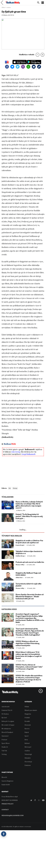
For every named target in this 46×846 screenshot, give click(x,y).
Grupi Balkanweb (28, 454)
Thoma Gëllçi (21, 564)
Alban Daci (20, 577)
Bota (26, 740)
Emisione (28, 765)
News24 (4, 777)
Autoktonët (6, 707)
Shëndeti (27, 758)
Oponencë (5, 736)
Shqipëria (28, 714)
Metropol (28, 747)
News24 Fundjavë (7, 732)
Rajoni (27, 732)
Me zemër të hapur (8, 725)
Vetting (4, 754)
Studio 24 (5, 747)
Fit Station (5, 714)
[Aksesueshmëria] (3, 834)
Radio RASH (6, 785)
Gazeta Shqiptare (7, 781)
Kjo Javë (4, 718)
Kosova (27, 729)
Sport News (6, 743)
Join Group (15, 452)
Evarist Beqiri (21, 545)
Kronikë (27, 721)
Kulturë (27, 743)
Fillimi (3, 7)
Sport (27, 736)
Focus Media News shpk (10, 796)
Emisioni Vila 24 (7, 710)
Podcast (4, 740)
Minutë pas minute (31, 710)
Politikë (27, 718)
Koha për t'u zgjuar (8, 721)
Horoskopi (28, 762)
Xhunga (15, 488)
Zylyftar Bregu (21, 556)
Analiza (9, 7)
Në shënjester (6, 729)
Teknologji (28, 754)
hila (10, 488)
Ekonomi (28, 725)
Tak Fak (4, 751)
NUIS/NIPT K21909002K (10, 800)
